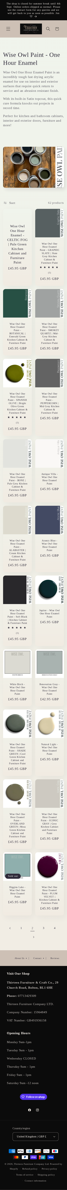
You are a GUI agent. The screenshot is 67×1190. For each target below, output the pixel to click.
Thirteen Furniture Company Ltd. (31, 1164)
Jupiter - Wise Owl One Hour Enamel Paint (49, 613)
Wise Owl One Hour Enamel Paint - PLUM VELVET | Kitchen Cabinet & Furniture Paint (49, 895)
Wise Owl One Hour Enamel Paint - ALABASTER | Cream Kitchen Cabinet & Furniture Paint (17, 550)
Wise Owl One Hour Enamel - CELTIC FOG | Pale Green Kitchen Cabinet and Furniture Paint (17, 244)
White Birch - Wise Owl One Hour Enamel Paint (17, 689)
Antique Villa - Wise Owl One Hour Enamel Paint (49, 478)
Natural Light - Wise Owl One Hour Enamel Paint (49, 749)
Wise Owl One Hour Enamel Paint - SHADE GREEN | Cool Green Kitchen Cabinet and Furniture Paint (17, 754)
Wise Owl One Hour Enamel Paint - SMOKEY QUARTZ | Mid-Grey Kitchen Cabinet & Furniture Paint (49, 333)
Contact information (35, 1180)
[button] (8, 28)
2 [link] (32, 928)
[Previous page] (10, 928)
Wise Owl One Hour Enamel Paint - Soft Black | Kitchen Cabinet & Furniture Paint (17, 616)
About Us (19, 958)
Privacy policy (49, 1168)
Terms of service (24, 1174)
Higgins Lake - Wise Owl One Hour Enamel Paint (17, 892)
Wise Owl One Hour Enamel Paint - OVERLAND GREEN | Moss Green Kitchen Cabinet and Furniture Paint (17, 825)
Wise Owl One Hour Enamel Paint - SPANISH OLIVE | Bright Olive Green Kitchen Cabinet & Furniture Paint (17, 403)
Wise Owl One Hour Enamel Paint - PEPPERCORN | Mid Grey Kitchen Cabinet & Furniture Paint (49, 403)
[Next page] (33, 937)
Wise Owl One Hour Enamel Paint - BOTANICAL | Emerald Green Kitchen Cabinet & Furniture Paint (17, 333)
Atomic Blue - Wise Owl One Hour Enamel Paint (49, 545)
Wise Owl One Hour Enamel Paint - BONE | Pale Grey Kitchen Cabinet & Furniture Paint (17, 481)
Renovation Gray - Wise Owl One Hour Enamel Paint (50, 689)
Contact (37, 958)
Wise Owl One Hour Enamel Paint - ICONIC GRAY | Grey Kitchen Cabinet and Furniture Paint (49, 824)
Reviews (55, 958)
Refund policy (30, 1168)
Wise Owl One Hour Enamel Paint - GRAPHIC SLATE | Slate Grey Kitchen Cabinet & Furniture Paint (49, 253)
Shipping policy (46, 1174)
